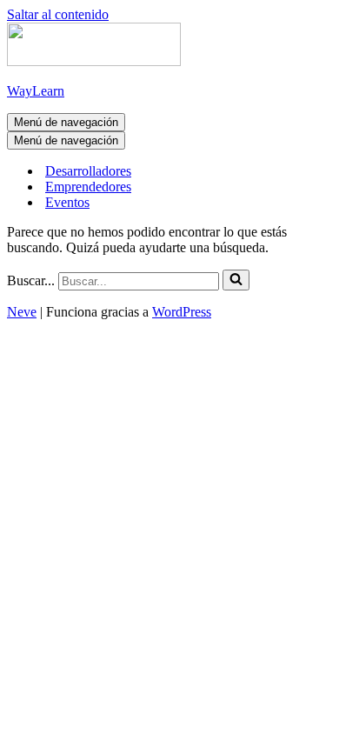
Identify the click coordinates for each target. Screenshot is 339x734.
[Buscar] (236, 280)
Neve (22, 311)
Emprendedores (88, 186)
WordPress (181, 311)
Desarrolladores (88, 170)
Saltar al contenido (58, 14)
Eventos (67, 202)
